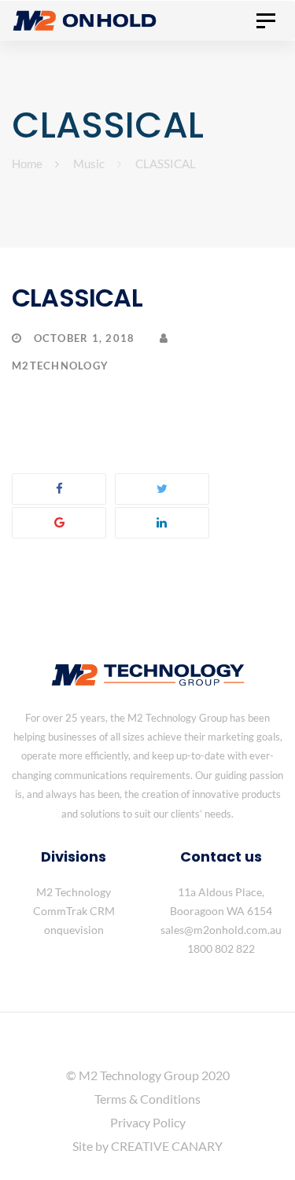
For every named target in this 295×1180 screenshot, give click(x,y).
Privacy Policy (148, 1122)
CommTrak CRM (74, 910)
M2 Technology (73, 892)
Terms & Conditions (147, 1098)
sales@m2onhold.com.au (221, 929)
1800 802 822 (221, 948)
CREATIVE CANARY (167, 1145)
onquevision (74, 929)
